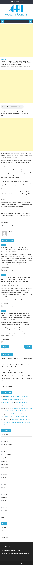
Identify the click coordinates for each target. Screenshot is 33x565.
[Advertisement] (16, 40)
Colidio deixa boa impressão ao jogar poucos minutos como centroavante (16, 385)
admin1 (15, 251)
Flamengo (5, 471)
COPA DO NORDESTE (7, 448)
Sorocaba (4, 510)
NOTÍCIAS (3, 59)
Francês (4, 477)
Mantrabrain (25, 563)
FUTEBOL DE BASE (6, 481)
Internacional (5, 491)
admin (12, 66)
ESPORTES (4, 461)
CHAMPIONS (5, 441)
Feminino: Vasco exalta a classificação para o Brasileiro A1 (17, 360)
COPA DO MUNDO (7, 444)
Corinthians (5, 451)
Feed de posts (6, 531)
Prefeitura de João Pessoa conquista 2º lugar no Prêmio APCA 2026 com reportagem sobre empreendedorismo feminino (17, 378)
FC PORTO (5, 468)
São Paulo (4, 507)
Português (5, 504)
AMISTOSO (5, 435)
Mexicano (4, 497)
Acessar (4, 527)
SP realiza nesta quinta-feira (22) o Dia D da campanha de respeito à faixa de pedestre (16, 248)
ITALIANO (4, 494)
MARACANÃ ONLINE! (16, 14)
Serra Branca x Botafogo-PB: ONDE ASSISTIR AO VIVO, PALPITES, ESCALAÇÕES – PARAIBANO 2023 (16, 422)
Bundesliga (5, 438)
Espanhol (4, 458)
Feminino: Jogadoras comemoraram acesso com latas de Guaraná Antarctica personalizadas (17, 371)
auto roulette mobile (7, 402)
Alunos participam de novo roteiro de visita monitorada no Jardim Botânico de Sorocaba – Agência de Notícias (6, 346)
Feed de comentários (8, 534)
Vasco (4, 517)
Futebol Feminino (6, 484)
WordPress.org (6, 537)
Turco (3, 514)
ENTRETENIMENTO (6, 454)
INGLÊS (4, 487)
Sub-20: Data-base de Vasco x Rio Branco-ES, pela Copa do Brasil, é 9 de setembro (15, 366)
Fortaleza (4, 474)
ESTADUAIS (5, 464)
